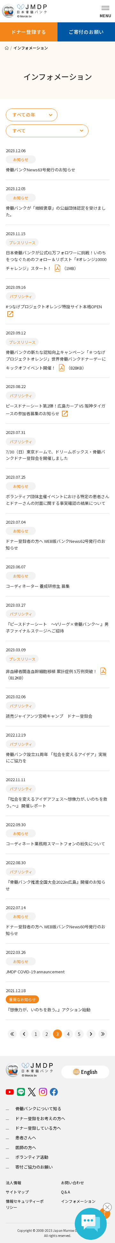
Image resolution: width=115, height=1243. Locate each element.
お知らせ (20, 159)
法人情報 (13, 1182)
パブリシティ (21, 296)
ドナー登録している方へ (38, 1128)
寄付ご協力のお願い (34, 1167)
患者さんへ (25, 1137)
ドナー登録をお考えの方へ (40, 1118)
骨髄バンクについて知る (38, 1108)
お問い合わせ (72, 1182)
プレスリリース (22, 242)
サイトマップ (17, 1191)
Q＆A (65, 1191)
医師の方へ (25, 1147)
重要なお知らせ (22, 999)
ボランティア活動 (31, 1157)
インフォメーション (78, 1201)
